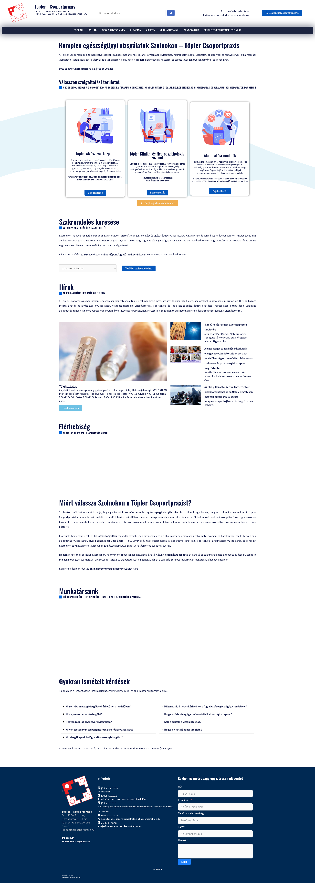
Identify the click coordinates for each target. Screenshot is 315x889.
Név (180, 786)
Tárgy (181, 826)
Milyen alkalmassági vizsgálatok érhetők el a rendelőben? (98, 706)
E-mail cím (184, 800)
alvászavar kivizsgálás (159, 54)
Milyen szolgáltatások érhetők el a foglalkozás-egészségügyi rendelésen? (205, 706)
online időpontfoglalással (138, 748)
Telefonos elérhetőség (191, 813)
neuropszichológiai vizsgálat (190, 54)
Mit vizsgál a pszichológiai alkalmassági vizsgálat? (94, 737)
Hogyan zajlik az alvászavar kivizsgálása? (89, 721)
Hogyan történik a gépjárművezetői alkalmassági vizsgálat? (198, 714)
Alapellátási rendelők (220, 155)
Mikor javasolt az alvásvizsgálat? (84, 714)
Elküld (184, 861)
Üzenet (182, 840)
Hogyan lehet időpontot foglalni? (183, 729)
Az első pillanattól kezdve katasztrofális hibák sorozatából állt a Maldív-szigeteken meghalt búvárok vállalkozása (228, 391)
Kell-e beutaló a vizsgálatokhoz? (182, 721)
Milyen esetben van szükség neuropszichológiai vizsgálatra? (99, 729)
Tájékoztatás (68, 386)
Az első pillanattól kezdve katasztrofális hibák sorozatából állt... (129, 818)
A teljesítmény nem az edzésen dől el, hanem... (121, 826)
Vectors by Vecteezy (68, 875)
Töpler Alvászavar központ (95, 153)
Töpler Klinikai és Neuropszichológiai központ (157, 155)
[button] (282, 13)
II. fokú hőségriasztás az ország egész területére (122, 799)
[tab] (108, 706)
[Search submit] (171, 13)
